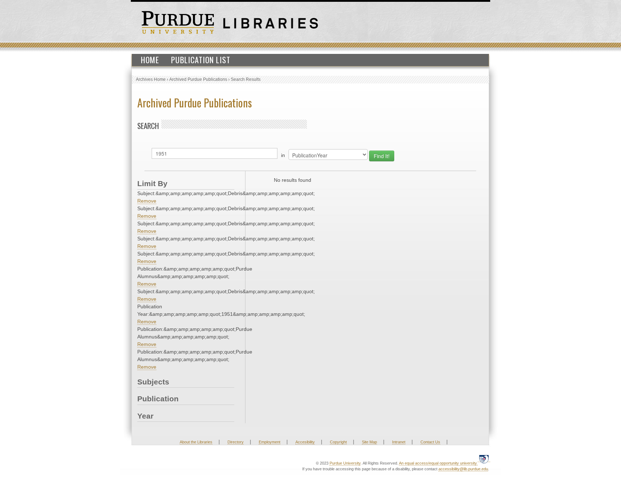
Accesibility (305, 442)
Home (150, 59)
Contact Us (430, 442)
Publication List (200, 59)
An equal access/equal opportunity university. (438, 463)
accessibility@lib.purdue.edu (463, 469)
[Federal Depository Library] (484, 459)
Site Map (369, 442)
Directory (235, 442)
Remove (146, 201)
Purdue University (345, 463)
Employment (269, 442)
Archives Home (151, 79)
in (283, 155)
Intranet (398, 442)
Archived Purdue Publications (198, 79)
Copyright (338, 442)
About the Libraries (196, 442)
